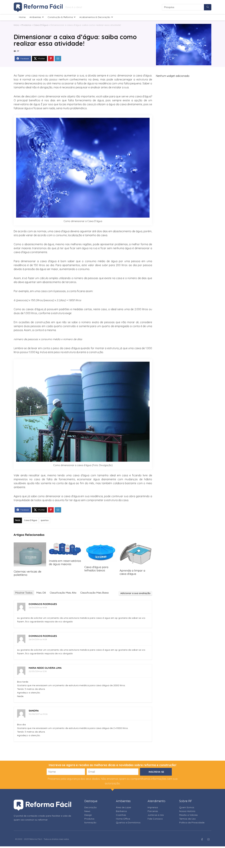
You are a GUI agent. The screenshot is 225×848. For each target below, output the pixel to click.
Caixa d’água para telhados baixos (96, 568)
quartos (45, 520)
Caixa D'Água (40, 25)
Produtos (26, 25)
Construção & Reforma (60, 17)
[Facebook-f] (202, 839)
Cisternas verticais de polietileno (27, 573)
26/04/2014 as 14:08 (38, 607)
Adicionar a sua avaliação (135, 593)
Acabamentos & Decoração (94, 17)
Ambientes (35, 17)
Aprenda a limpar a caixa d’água (132, 572)
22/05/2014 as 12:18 (38, 671)
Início (16, 25)
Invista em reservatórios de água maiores (65, 562)
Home (22, 17)
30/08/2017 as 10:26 (38, 714)
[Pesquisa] (207, 7)
